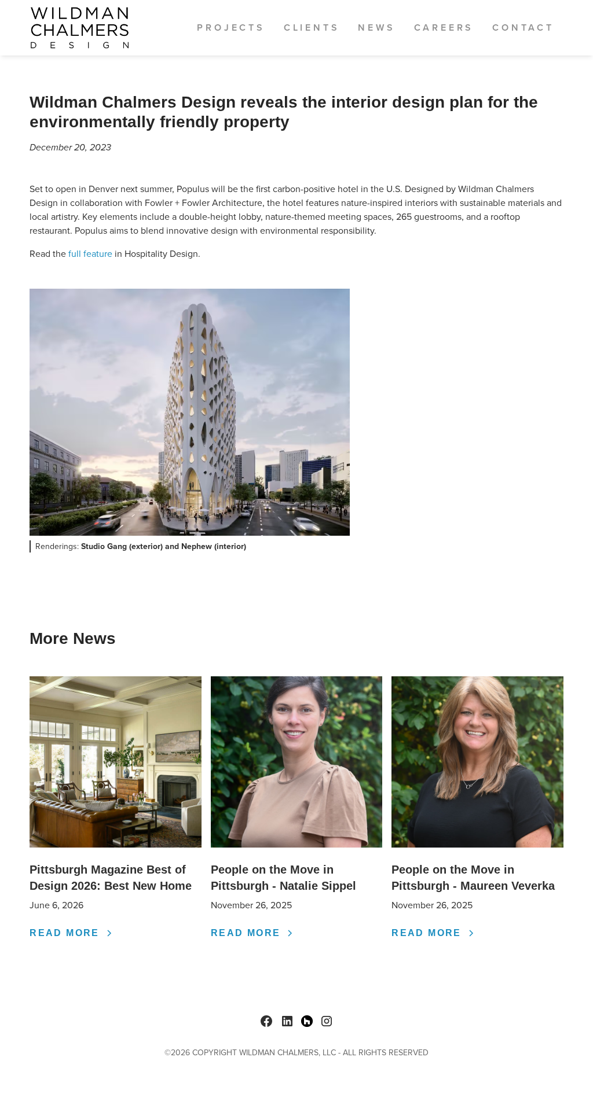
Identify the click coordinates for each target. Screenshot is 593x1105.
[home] (80, 28)
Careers (444, 27)
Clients (312, 27)
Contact (523, 27)
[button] (231, 27)
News (376, 27)
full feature (90, 253)
